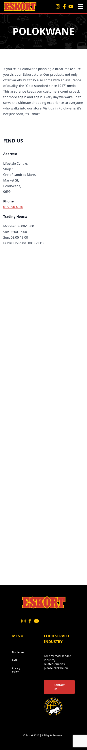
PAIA (14, 660)
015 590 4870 (13, 207)
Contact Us (59, 687)
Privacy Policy (16, 670)
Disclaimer (18, 652)
